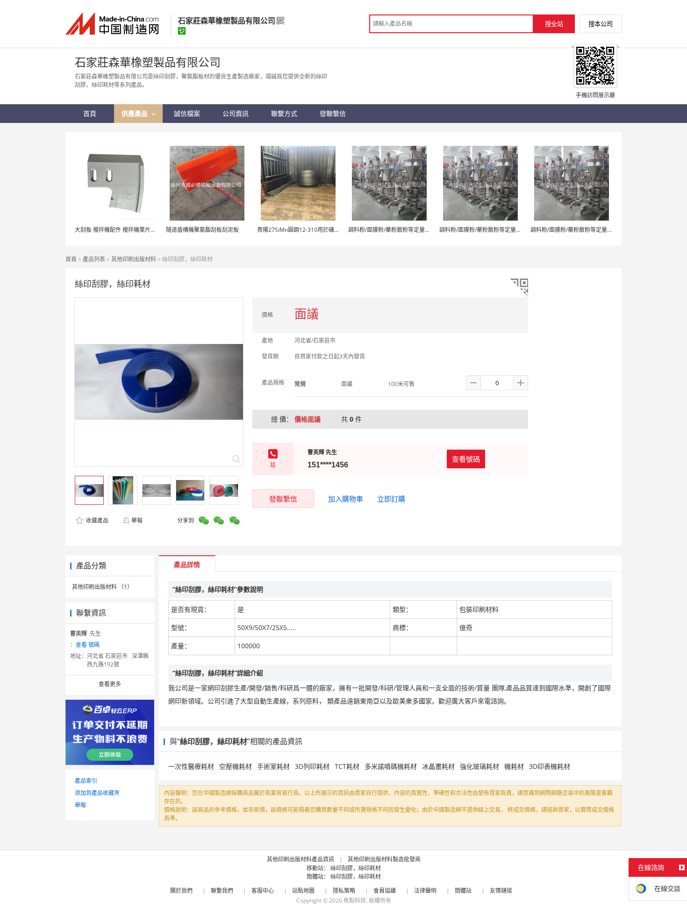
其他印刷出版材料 (133, 259)
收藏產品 (96, 520)
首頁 (71, 259)
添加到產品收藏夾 (97, 793)
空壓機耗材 (235, 766)
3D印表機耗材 (549, 766)
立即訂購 (391, 498)
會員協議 (384, 891)
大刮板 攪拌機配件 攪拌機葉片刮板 (118, 230)
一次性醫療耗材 (191, 766)
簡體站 (463, 891)
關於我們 (181, 891)
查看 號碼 (88, 645)
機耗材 (514, 766)
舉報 (137, 520)
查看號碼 (466, 459)
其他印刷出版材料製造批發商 (384, 859)
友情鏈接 (501, 891)
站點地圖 (303, 891)
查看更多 (110, 684)
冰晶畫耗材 (438, 766)
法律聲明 (425, 891)
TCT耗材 (347, 766)
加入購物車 (345, 498)
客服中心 (262, 891)
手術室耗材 (273, 766)
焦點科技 (355, 900)
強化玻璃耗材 (479, 766)
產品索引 (86, 781)
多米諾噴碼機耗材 (391, 766)
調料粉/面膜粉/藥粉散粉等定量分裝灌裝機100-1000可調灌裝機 (427, 230)
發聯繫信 (283, 498)
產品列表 (94, 259)
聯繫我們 (222, 891)
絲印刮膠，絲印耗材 (355, 868)
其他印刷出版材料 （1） (102, 587)
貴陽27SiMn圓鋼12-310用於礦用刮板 (304, 230)
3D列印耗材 (312, 766)
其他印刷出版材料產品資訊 (300, 859)
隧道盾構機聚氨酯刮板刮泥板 (202, 230)
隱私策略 (344, 891)
